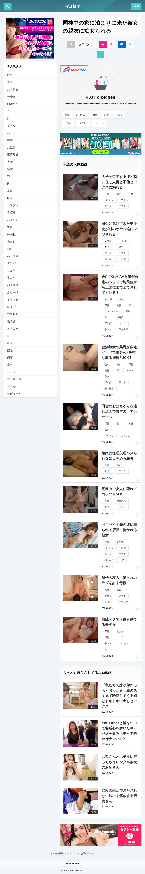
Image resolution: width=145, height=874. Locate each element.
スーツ (129, 370)
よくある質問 (57, 853)
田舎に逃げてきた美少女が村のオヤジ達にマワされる (119, 229)
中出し (11, 241)
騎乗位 (120, 317)
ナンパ (11, 263)
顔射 (10, 249)
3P (8, 336)
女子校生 (12, 89)
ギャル (11, 125)
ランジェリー (111, 311)
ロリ (10, 111)
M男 (10, 198)
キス (107, 317)
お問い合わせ (87, 853)
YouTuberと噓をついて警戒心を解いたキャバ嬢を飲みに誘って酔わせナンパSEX (119, 730)
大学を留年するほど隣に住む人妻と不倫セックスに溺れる (119, 182)
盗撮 (10, 350)
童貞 (10, 191)
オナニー (12, 328)
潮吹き (11, 321)
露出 (10, 365)
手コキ (11, 278)
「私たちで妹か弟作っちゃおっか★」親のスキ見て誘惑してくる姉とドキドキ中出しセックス (119, 696)
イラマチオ (14, 299)
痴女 (10, 140)
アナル (11, 386)
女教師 (11, 147)
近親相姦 (12, 314)
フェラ (11, 270)
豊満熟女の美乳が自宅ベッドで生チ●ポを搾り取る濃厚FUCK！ (119, 352)
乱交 (10, 343)
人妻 (10, 162)
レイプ (11, 307)
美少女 (11, 96)
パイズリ (12, 285)
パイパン (12, 220)
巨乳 (10, 75)
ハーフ (11, 133)
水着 (10, 227)
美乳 (119, 305)
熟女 (10, 169)
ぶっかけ (12, 292)
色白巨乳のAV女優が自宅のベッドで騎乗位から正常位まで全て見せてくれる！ (120, 284)
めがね (11, 234)
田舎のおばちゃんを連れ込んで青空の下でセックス (119, 411)
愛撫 (128, 311)
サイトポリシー (72, 853)
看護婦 (11, 212)
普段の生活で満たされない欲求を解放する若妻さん (119, 795)
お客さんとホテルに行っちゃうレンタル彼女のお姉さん (119, 762)
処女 (10, 183)
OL (9, 176)
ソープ (11, 372)
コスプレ (12, 205)
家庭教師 (12, 154)
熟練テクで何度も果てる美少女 (119, 622)
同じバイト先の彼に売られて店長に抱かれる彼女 (119, 529)
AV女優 (108, 299)
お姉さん (12, 104)
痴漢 (10, 357)
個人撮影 (123, 329)
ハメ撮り (12, 256)
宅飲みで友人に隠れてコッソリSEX (119, 491)
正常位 (108, 323)
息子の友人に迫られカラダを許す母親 (119, 580)
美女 (121, 299)
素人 (10, 82)
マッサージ (14, 379)
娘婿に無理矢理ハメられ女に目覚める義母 (119, 456)
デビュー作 (14, 394)
